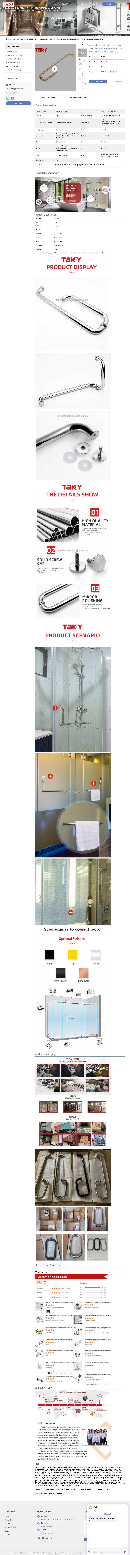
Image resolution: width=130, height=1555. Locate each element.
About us (8, 1520)
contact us (94, 4)
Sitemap (16, 1553)
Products (16, 39)
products (75, 4)
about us (65, 4)
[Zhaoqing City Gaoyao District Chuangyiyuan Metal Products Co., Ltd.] (8, 4)
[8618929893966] (51, 1538)
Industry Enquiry (11, 1527)
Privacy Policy (7, 1553)
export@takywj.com (16, 89)
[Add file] (89, 1552)
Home (56, 4)
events (84, 4)
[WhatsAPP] (8, 98)
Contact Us (9, 1535)
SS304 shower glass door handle (49, 1494)
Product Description (79, 97)
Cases (7, 1531)
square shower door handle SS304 (94, 1489)
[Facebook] (42, 1538)
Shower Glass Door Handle (29, 39)
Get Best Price (98, 81)
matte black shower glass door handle (60, 1489)
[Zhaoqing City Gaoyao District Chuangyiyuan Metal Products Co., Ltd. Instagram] (47, 1538)
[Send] (125, 1552)
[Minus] (125, 1507)
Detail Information (49, 97)
